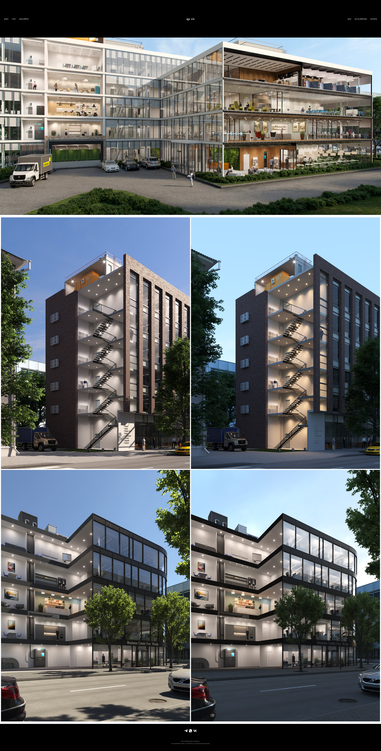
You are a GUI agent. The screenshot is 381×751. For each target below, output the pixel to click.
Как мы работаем (361, 19)
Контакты (373, 19)
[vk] (195, 732)
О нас (14, 19)
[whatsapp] (190, 732)
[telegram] (186, 732)
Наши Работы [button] (24, 19)
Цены (349, 19)
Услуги (6, 19)
